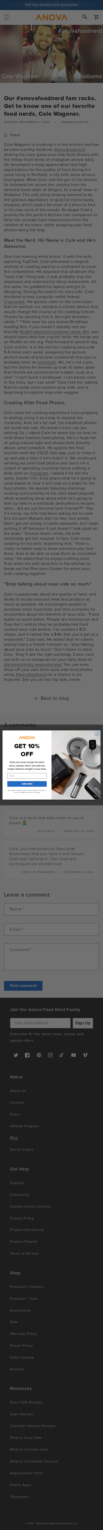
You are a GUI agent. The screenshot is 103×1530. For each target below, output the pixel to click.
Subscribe (27, 783)
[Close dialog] (97, 733)
